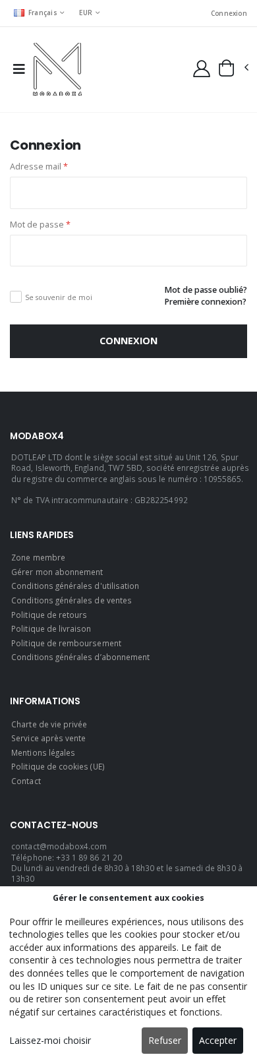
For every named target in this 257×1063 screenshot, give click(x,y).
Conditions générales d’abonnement (80, 657)
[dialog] (128, 974)
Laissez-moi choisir (50, 1040)
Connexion (229, 13)
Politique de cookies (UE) (57, 766)
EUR (85, 12)
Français (42, 12)
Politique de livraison (51, 628)
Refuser (164, 1040)
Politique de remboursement (66, 643)
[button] (232, 67)
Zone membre (38, 557)
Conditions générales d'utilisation (75, 585)
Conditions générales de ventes (71, 600)
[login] (201, 68)
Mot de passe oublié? (205, 289)
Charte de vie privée (49, 724)
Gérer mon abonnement (57, 571)
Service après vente (48, 738)
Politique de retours (49, 614)
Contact (25, 780)
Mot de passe (40, 224)
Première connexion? (205, 301)
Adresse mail (39, 166)
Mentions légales (43, 752)
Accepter (218, 1040)
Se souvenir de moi (58, 297)
